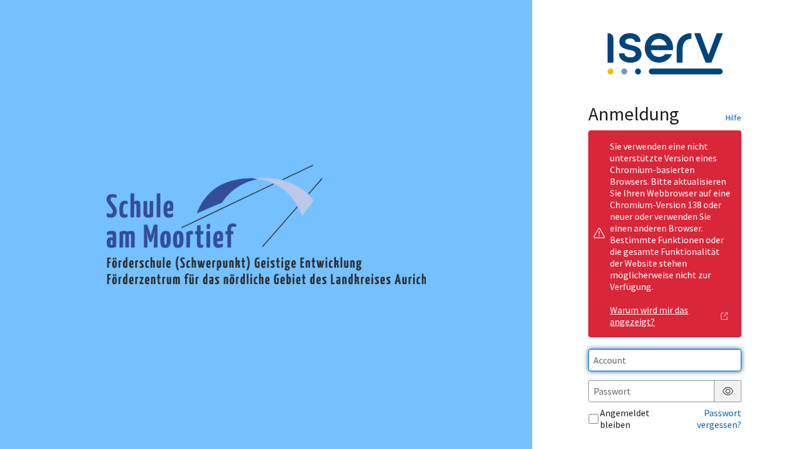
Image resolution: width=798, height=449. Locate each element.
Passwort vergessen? (719, 418)
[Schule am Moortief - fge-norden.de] (265, 225)
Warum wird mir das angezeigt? (649, 315)
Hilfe (733, 117)
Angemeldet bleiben (625, 418)
